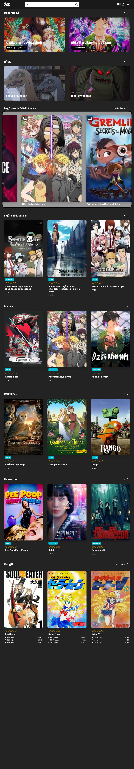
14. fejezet (97, 642)
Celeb (51, 550)
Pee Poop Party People (17, 550)
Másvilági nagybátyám (16, 47)
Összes (119, 564)
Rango (95, 464)
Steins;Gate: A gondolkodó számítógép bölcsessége (18, 287)
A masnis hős (11, 376)
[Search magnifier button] (76, 4)
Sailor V (96, 634)
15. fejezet (97, 640)
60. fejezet (54, 637)
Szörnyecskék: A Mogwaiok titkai (103, 204)
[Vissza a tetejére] (130, 763)
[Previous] (125, 13)
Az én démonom (78, 47)
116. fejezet (11, 640)
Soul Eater (10, 634)
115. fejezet (11, 642)
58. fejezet (54, 642)
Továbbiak (118, 108)
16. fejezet (97, 637)
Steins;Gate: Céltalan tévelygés (108, 286)
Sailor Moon (54, 634)
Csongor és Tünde (57, 464)
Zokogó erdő (98, 550)
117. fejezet (11, 637)
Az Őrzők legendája (15, 464)
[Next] (128, 13)
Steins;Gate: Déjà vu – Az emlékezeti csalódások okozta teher (64, 289)
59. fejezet (54, 640)
